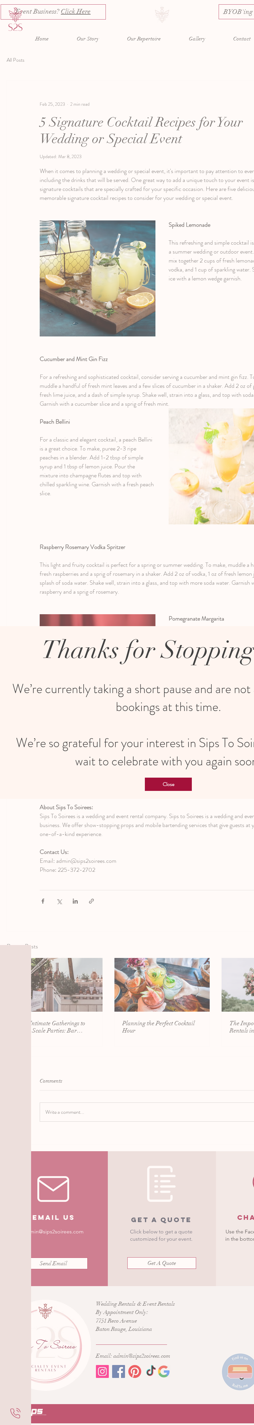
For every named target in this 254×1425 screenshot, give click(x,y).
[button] (168, 784)
